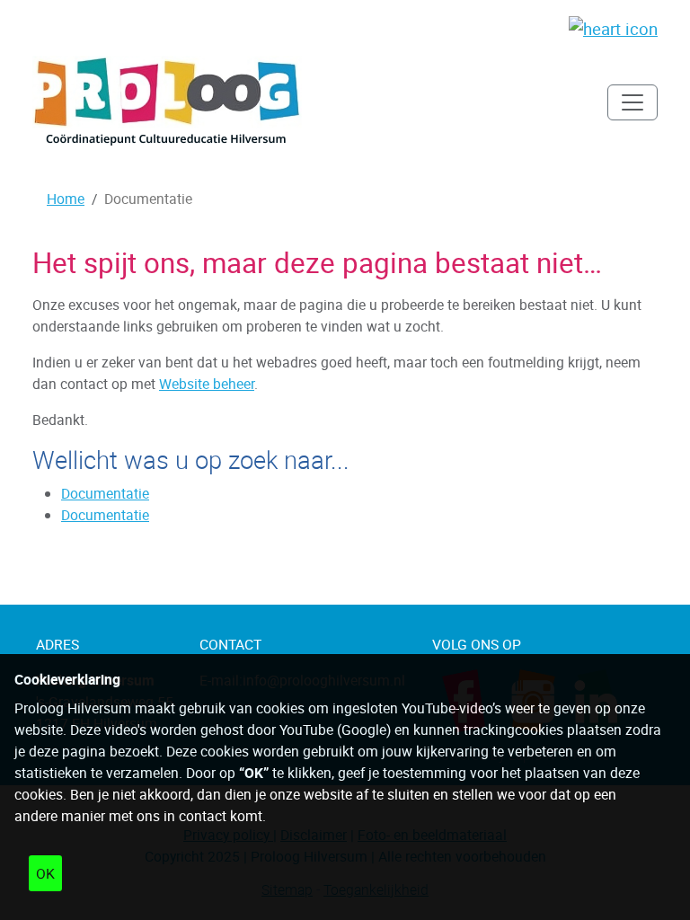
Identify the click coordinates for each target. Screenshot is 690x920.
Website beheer (206, 384)
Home (65, 198)
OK (45, 873)
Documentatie (105, 493)
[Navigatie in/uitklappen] (632, 102)
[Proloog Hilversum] (167, 102)
